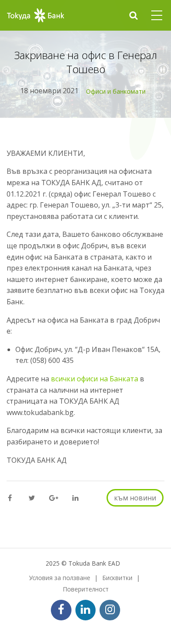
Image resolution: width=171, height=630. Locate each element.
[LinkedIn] (85, 610)
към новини (135, 498)
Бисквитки (117, 578)
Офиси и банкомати (116, 91)
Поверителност (86, 589)
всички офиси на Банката (94, 379)
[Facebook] (61, 610)
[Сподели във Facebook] (10, 498)
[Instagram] (110, 610)
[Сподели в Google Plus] (54, 498)
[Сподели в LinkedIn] (75, 498)
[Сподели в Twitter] (32, 498)
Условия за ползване (59, 578)
